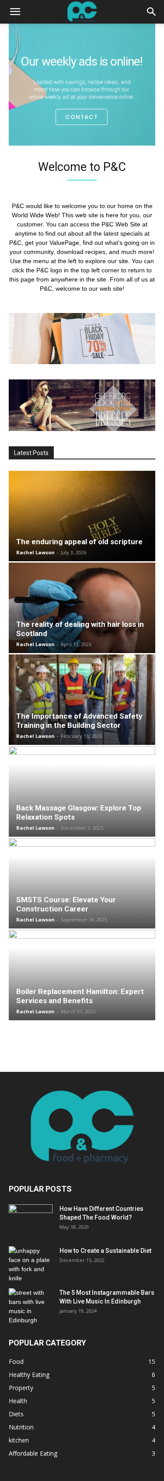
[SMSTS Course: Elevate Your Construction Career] (82, 883)
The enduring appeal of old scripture (79, 541)
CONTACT (81, 117)
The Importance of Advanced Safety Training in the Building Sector (79, 721)
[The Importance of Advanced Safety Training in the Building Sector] (82, 699)
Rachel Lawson (35, 552)
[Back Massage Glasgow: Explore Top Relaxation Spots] (82, 791)
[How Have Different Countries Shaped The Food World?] (30, 1219)
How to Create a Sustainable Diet (105, 1250)
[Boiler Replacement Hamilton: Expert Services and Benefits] (82, 975)
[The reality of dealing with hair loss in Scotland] (82, 608)
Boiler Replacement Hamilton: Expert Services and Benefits (80, 996)
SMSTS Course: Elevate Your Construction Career (66, 904)
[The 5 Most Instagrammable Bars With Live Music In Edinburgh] (28, 1306)
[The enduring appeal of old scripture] (82, 516)
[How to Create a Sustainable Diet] (30, 1264)
